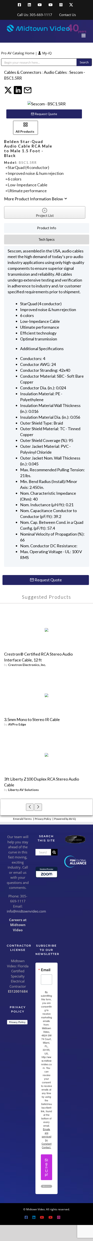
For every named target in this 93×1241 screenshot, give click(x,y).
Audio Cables (55, 72)
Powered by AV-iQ (65, 818)
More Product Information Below (34, 198)
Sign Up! (46, 1167)
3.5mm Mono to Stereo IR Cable (32, 719)
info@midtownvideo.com (26, 911)
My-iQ (46, 53)
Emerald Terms (22, 818)
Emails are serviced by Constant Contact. (46, 1138)
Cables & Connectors (22, 72)
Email (45, 970)
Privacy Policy (43, 818)
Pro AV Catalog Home (18, 53)
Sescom (76, 72)
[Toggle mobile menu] (83, 35)
